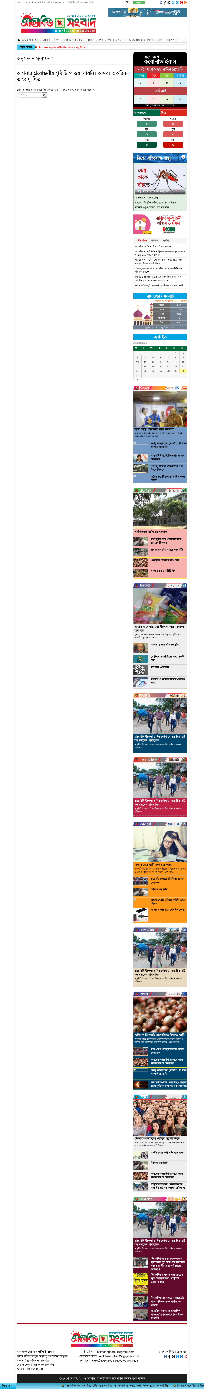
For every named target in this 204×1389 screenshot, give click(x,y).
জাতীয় (25, 40)
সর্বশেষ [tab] (154, 240)
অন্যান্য (158, 40)
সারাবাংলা (33, 40)
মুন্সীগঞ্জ (55, 40)
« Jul (135, 379)
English (139, 2)
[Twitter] (172, 3)
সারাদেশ (170, 40)
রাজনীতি (78, 40)
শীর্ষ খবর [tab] (142, 240)
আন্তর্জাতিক (68, 40)
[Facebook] (160, 3)
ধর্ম (109, 40)
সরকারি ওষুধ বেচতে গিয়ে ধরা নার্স (152, 207)
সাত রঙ (131, 40)
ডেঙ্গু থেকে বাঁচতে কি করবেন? (153, 191)
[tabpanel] (160, 265)
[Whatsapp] (173, 1357)
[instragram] (168, 3)
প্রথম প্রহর (140, 40)
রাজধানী (46, 40)
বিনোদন (90, 40)
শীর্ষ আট (150, 40)
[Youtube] (181, 3)
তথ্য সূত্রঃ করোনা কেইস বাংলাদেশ (160, 105)
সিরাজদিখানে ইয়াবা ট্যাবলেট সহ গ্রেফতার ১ (154, 246)
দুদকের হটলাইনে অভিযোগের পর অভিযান (155, 202)
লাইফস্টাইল (117, 40)
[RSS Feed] (185, 3)
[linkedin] (176, 3)
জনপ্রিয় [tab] (166, 240)
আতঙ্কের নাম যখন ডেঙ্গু (146, 197)
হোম (19, 40)
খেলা (101, 40)
